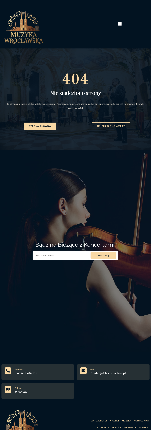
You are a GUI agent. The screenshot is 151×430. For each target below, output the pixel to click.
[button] (120, 24)
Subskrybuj (103, 255)
